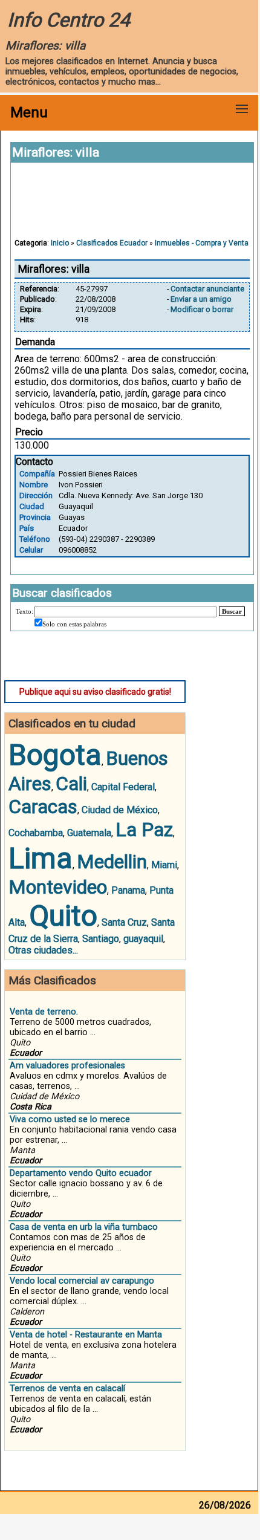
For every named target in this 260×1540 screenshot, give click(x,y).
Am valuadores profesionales (67, 1066)
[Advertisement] (132, 206)
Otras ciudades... (43, 950)
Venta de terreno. (44, 1012)
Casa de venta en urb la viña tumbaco (84, 1227)
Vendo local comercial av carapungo (82, 1281)
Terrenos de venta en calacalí (67, 1388)
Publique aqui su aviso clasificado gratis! (95, 692)
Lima (40, 858)
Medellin (112, 861)
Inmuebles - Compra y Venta (202, 243)
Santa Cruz (124, 922)
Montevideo (57, 887)
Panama (128, 890)
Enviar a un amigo (201, 299)
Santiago (100, 938)
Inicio (60, 243)
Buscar (232, 611)
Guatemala (89, 833)
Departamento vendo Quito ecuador (81, 1173)
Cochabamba (35, 833)
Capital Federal (123, 787)
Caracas (42, 806)
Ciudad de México (120, 810)
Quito (63, 915)
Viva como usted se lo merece (70, 1119)
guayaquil (143, 938)
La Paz (144, 829)
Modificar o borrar (202, 309)
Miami (164, 865)
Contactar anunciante (207, 288)
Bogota (55, 755)
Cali (71, 783)
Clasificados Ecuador (112, 243)
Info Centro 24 (68, 19)
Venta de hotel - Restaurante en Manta (86, 1335)
